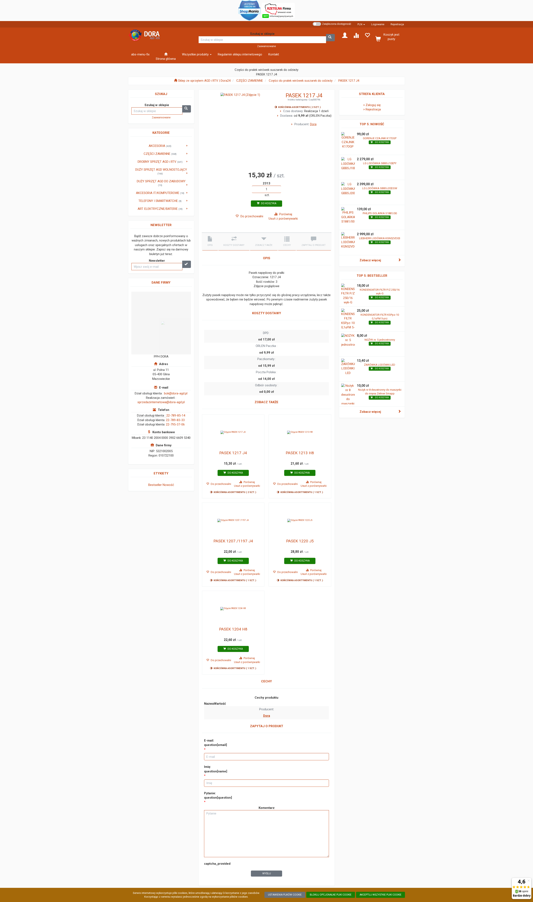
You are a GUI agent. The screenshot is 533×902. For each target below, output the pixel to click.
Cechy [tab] (287, 245)
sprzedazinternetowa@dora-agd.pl (161, 402)
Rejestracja (397, 24)
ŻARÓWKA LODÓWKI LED (379, 364)
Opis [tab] (210, 245)
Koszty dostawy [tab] (233, 245)
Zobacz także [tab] (263, 245)
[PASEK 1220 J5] (300, 520)
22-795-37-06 (175, 424)
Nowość (168, 485)
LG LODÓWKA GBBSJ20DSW (379, 188)
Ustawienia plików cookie (285, 894)
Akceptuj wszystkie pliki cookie (380, 894)
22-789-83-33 (175, 420)
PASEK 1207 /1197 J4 (233, 541)
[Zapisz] (186, 264)
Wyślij (266, 873)
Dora (313, 124)
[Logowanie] (344, 35)
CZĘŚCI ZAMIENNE (249, 81)
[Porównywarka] (356, 35)
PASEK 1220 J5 (300, 541)
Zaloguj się (373, 105)
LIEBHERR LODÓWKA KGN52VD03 (379, 238)
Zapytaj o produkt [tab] (313, 245)
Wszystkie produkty (195, 54)
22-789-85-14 (175, 415)
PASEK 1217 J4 (348, 81)
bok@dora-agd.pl (175, 393)
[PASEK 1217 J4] (233, 432)
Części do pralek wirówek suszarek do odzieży (301, 81)
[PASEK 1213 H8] (300, 432)
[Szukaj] (330, 37)
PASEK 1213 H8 (300, 452)
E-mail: (215, 743)
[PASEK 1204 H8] (233, 608)
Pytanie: (218, 795)
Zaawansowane (266, 46)
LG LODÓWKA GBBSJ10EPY (379, 163)
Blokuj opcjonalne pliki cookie (330, 894)
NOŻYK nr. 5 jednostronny (380, 339)
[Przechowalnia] (367, 35)
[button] (361, 24)
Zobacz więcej (370, 260)
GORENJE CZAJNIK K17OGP (379, 138)
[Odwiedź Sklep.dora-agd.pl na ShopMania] (249, 10)
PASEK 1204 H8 (233, 629)
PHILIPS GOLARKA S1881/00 (380, 213)
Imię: (215, 769)
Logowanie (377, 24)
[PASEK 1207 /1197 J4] (233, 520)
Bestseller (155, 485)
